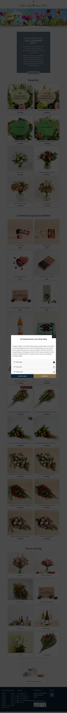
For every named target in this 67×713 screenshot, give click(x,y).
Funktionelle (19, 372)
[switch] (53, 362)
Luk (54, 336)
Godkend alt (44, 376)
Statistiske (19, 367)
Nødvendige (19, 362)
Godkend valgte (22, 376)
